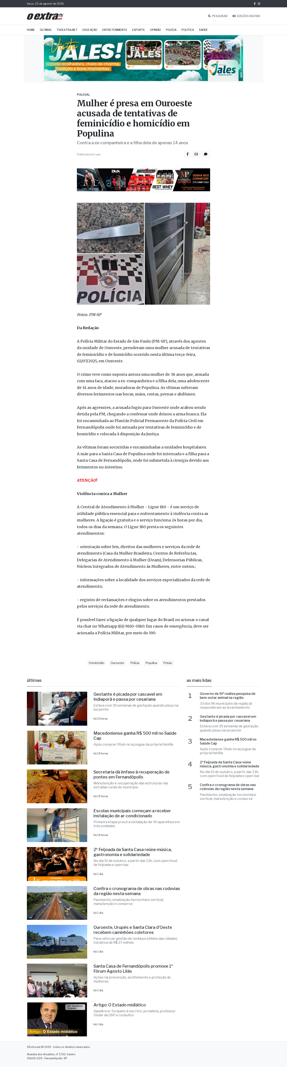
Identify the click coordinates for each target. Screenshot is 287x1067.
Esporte (138, 29)
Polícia (171, 29)
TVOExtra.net (67, 29)
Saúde (203, 29)
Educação (90, 29)
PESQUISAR (220, 16)
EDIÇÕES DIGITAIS (248, 16)
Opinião (155, 29)
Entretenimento (114, 29)
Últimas (45, 29)
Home (31, 29)
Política (188, 29)
